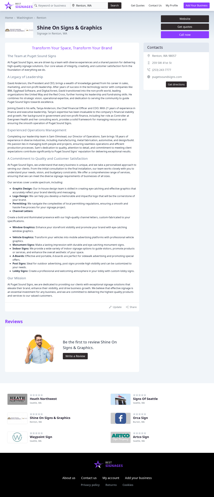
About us (68, 478)
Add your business (138, 478)
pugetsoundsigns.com (167, 77)
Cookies (128, 485)
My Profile (172, 5)
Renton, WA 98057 (164, 56)
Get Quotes (138, 5)
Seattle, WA (36, 402)
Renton (41, 18)
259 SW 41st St (162, 63)
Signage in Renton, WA (52, 33)
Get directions (176, 84)
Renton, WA (36, 421)
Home (9, 18)
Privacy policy (90, 485)
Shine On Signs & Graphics (69, 27)
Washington (25, 18)
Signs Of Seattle (145, 399)
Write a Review (75, 356)
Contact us (89, 478)
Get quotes (184, 27)
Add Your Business (197, 5)
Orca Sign (140, 418)
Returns (111, 485)
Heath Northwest (43, 399)
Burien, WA (139, 421)
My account (110, 478)
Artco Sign (141, 437)
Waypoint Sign (41, 437)
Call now (185, 35)
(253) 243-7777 (161, 70)
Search (115, 5)
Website (185, 19)
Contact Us (155, 5)
